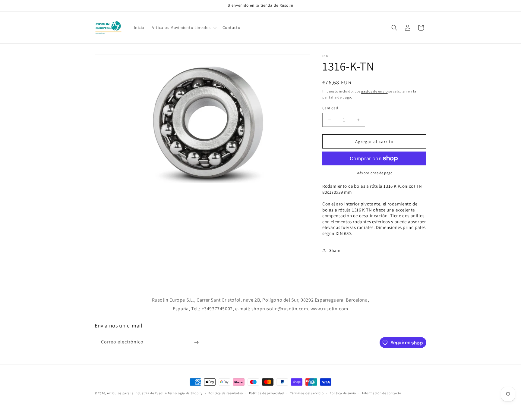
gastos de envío (374, 91)
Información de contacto (381, 393)
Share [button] (334, 250)
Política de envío (343, 393)
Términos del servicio (307, 393)
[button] (183, 27)
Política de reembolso (225, 393)
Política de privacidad (266, 393)
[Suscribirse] (196, 342)
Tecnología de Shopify (185, 393)
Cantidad (330, 108)
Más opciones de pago (374, 173)
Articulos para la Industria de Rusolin (137, 393)
